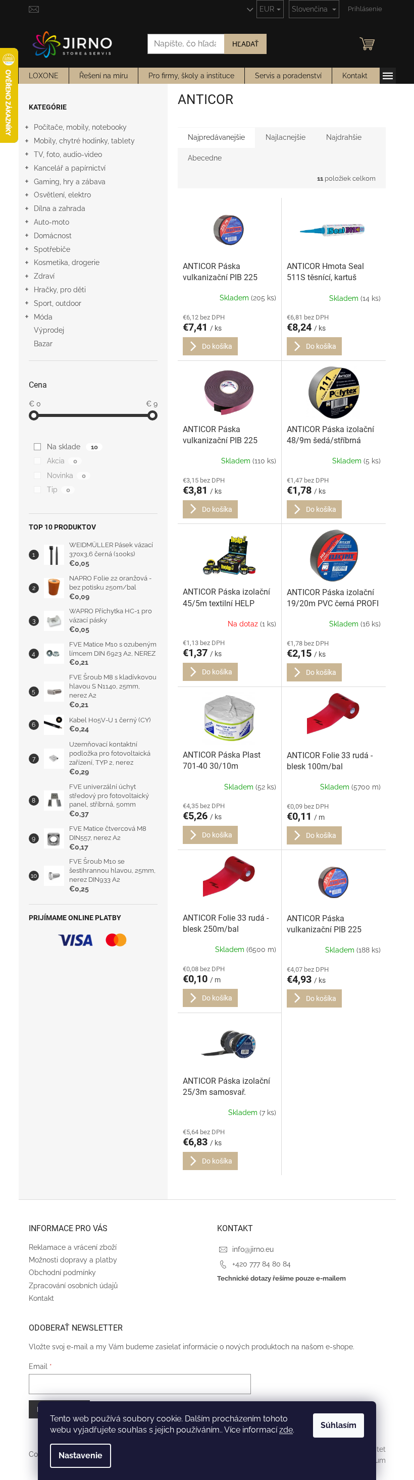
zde (286, 1430)
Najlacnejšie (285, 137)
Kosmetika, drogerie (66, 262)
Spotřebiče (52, 249)
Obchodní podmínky (62, 1272)
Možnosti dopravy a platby (73, 1260)
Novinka (66, 475)
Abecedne (205, 158)
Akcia (62, 461)
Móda (43, 317)
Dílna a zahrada (59, 208)
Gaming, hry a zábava (70, 182)
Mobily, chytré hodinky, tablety (84, 141)
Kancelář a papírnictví (70, 168)
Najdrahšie (343, 137)
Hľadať (245, 44)
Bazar (43, 344)
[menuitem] (44, 76)
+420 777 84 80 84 (261, 1264)
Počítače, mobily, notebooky (80, 127)
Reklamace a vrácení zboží (73, 1247)
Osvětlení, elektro (62, 195)
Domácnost (53, 236)
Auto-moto (51, 222)
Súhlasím (338, 1425)
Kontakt (41, 1298)
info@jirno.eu (253, 1249)
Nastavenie (80, 1455)
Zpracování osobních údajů (73, 1286)
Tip (58, 490)
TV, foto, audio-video (68, 154)
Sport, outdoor (57, 303)
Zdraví (44, 276)
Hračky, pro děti (60, 290)
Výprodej (49, 330)
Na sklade (72, 447)
